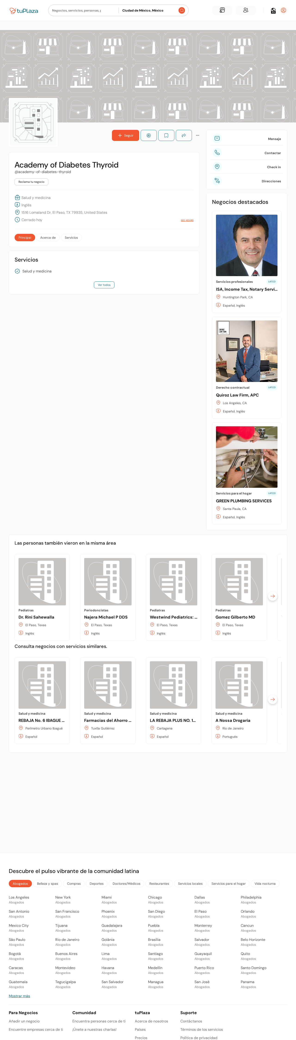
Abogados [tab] (20, 883)
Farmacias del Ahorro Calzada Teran (120, 720)
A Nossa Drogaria (233, 720)
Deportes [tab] (97, 883)
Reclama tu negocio (31, 182)
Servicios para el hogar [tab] (229, 883)
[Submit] (182, 10)
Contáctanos (191, 1021)
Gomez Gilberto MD (235, 617)
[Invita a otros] (246, 10)
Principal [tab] (24, 237)
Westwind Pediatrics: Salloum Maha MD (190, 617)
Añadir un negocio (24, 1021)
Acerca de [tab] (48, 237)
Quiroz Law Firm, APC (237, 395)
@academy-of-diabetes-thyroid (43, 171)
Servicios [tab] (71, 237)
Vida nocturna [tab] (265, 883)
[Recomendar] (149, 135)
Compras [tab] (74, 883)
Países (140, 1029)
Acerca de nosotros (151, 1021)
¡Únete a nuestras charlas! (94, 1029)
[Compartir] (184, 135)
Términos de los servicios (201, 1029)
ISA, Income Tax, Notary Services (249, 289)
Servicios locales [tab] (190, 883)
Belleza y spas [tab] (47, 883)
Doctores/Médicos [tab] (126, 883)
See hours (187, 220)
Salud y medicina (37, 271)
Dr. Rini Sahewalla (36, 617)
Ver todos (104, 285)
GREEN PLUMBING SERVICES (244, 501)
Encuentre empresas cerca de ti (36, 1029)
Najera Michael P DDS (106, 617)
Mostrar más (19, 996)
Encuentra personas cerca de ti (99, 1021)
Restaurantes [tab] (159, 883)
